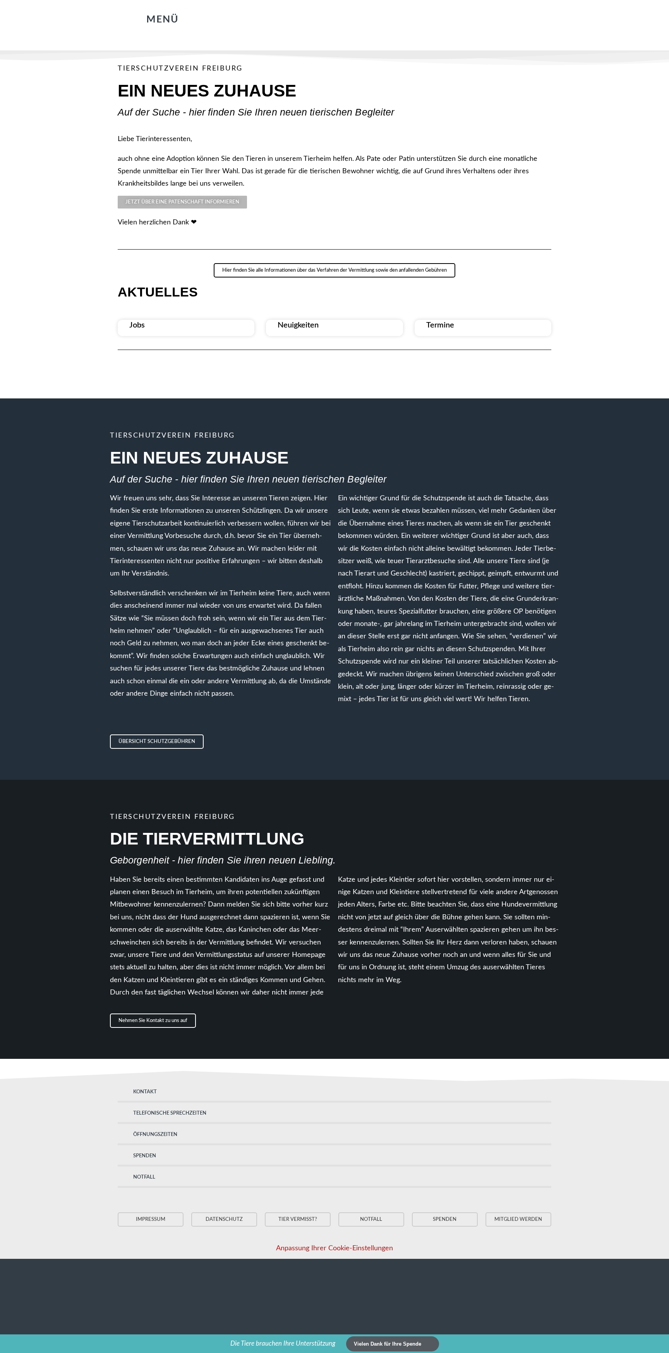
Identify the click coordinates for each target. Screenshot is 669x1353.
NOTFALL (144, 1177)
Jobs (137, 325)
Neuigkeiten (298, 325)
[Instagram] (378, 18)
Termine (440, 325)
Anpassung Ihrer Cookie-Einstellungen (334, 1248)
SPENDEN (144, 1155)
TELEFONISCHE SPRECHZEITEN (169, 1113)
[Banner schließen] (662, 1344)
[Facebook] (363, 18)
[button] (153, 20)
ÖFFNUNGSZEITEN (155, 1134)
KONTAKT (145, 1091)
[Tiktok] (394, 18)
